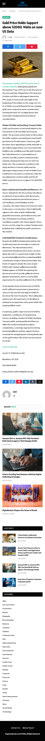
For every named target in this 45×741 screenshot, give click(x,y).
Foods (5, 693)
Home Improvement (10, 696)
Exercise (6, 658)
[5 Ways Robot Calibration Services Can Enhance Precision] (9, 538)
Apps (4, 601)
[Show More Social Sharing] (40, 46)
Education (6, 647)
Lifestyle (6, 700)
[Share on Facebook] (8, 46)
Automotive (7, 608)
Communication (9, 635)
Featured (6, 673)
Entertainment (8, 651)
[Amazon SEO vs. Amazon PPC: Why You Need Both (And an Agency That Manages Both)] (22, 424)
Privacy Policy (28, 728)
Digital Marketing (9, 643)
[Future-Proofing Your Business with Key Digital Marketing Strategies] (22, 460)
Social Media (7, 708)
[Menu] (4, 4)
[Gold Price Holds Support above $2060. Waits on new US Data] (22, 65)
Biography (6, 616)
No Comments (33, 37)
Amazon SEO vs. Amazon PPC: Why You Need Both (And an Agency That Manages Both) (20, 439)
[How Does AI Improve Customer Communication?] (9, 582)
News (4, 704)
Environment (7, 654)
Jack (10, 37)
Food (4, 685)
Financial (6, 677)
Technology (7, 712)
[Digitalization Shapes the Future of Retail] (22, 496)
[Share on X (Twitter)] (20, 46)
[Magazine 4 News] (22, 4)
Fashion (5, 670)
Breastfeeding (8, 620)
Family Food (7, 662)
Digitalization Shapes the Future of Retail (19, 510)
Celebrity (6, 628)
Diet (4, 639)
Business (6, 17)
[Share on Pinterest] (31, 46)
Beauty (5, 612)
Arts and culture (9, 605)
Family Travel (7, 666)
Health (5, 689)
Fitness (5, 681)
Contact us (15, 728)
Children (6, 631)
